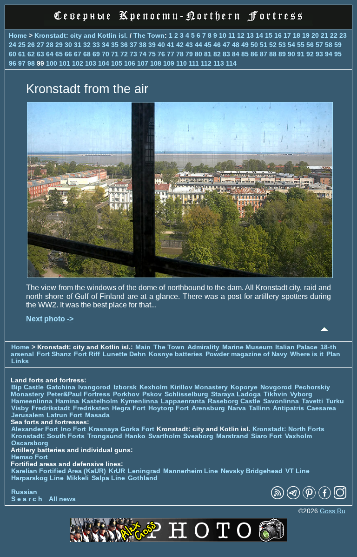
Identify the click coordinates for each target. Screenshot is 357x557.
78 (180, 54)
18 (296, 35)
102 (77, 63)
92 (310, 54)
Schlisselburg (186, 394)
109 (168, 63)
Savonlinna (281, 401)
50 (254, 44)
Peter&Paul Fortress (78, 394)
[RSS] (277, 497)
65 (59, 54)
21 (324, 35)
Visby (20, 408)
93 (319, 54)
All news (62, 499)
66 (68, 54)
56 (310, 44)
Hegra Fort (128, 408)
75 (152, 54)
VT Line (297, 471)
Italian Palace (297, 347)
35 (115, 44)
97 (22, 63)
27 (40, 44)
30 (68, 44)
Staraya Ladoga (236, 394)
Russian (24, 492)
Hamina (67, 401)
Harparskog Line (37, 478)
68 (87, 54)
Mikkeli (77, 478)
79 (189, 54)
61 (22, 54)
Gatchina (60, 387)
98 (31, 63)
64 (49, 54)
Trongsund (104, 436)
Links (20, 361)
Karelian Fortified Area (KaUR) (58, 471)
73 (133, 54)
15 (268, 35)
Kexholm (153, 387)
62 (31, 54)
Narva (237, 408)
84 (235, 54)
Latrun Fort (64, 415)
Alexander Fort (34, 429)
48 (235, 44)
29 (59, 44)
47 (226, 44)
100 (51, 63)
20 (315, 35)
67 (77, 54)
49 (245, 44)
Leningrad (144, 471)
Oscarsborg (29, 443)
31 (77, 44)
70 (105, 54)
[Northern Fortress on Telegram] (293, 497)
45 (208, 44)
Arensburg (208, 408)
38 (142, 44)
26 (31, 44)
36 (124, 44)
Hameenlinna (32, 401)
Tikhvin (275, 394)
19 (306, 35)
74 (142, 54)
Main (143, 347)
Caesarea (321, 408)
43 (189, 44)
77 (170, 54)
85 (245, 54)
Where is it (307, 354)
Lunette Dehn (124, 354)
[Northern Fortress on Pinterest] (309, 497)
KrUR (117, 471)
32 (87, 44)
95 (338, 54)
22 (333, 35)
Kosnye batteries (176, 354)
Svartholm (164, 436)
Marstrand (232, 436)
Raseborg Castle (234, 401)
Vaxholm (298, 436)
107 (142, 63)
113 (218, 63)
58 (328, 44)
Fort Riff (87, 354)
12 (241, 35)
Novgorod (276, 387)
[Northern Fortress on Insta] (340, 497)
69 (96, 54)
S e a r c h (26, 499)
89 (282, 54)
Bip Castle (27, 387)
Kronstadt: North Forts (288, 429)
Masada (97, 415)
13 (250, 35)
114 (231, 63)
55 (300, 44)
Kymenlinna (139, 401)
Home (18, 35)
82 (217, 54)
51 (263, 44)
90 (291, 54)
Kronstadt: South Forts (48, 436)
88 (273, 54)
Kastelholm (100, 401)
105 (116, 63)
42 (180, 44)
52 (273, 44)
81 (208, 54)
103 (90, 63)
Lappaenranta (183, 401)
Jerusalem (27, 415)
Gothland (143, 478)
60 (12, 54)
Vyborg (301, 394)
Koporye (244, 387)
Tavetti (312, 401)
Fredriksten (91, 408)
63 (40, 54)
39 (152, 44)
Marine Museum (247, 347)
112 (206, 63)
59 (338, 44)
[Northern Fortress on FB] (324, 497)
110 (181, 63)
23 (343, 35)
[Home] (178, 23)
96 (12, 63)
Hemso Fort (29, 457)
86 (254, 54)
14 (259, 35)
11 (231, 35)
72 (124, 54)
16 (278, 35)
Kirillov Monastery (199, 387)
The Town (149, 35)
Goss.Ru (332, 511)
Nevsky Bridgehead (252, 471)
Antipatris (288, 408)
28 (49, 44)
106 (129, 63)
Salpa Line (108, 478)
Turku (335, 401)
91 (300, 54)
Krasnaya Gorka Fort (121, 429)
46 (217, 44)
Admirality (203, 347)
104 (103, 63)
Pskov (152, 394)
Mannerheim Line (190, 471)
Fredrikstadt (51, 408)
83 (226, 54)
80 (198, 54)
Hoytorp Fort (168, 408)
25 (22, 44)
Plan (333, 354)
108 (155, 63)
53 (282, 44)
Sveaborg (198, 436)
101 (64, 63)
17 (287, 35)
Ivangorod (94, 387)
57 (319, 44)
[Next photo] (180, 275)
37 (133, 44)
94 (328, 54)
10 (222, 35)
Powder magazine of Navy (246, 354)
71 (115, 54)
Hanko (135, 436)
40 (161, 44)
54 (291, 44)
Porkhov (126, 394)
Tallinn (259, 408)
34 (105, 44)
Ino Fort (73, 429)
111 (194, 63)
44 (198, 44)
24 (12, 44)
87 (263, 54)
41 (170, 44)
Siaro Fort (266, 436)
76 (161, 54)
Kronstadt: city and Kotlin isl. (81, 35)
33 (96, 44)
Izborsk (125, 387)
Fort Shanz (54, 354)
